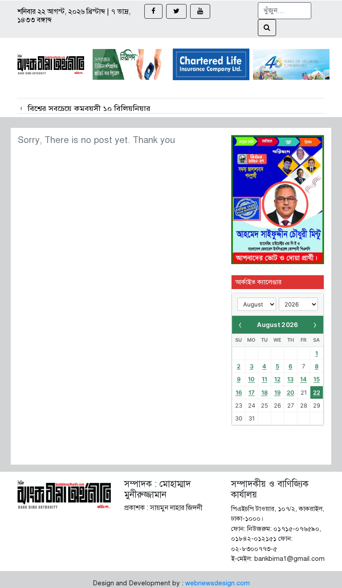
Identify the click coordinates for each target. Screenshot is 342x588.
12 (277, 379)
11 (264, 379)
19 (277, 392)
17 (251, 392)
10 (251, 379)
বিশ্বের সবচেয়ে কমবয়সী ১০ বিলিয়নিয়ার (89, 109)
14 (303, 379)
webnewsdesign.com (217, 583)
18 (264, 392)
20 (290, 392)
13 (290, 379)
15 (317, 379)
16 (239, 392)
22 (316, 392)
